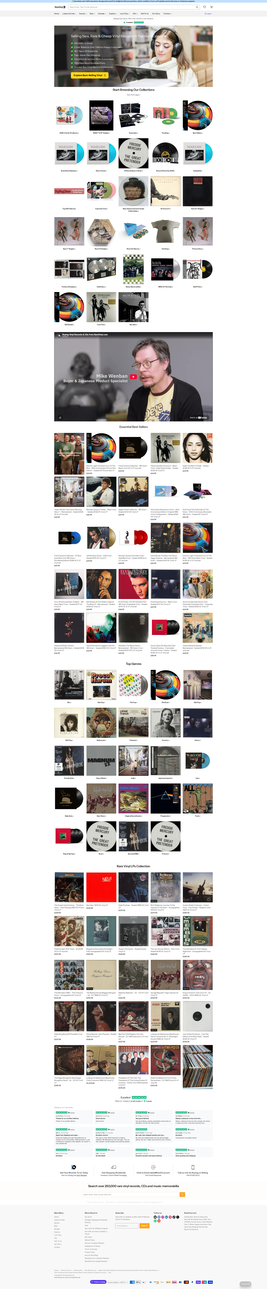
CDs (135, 14)
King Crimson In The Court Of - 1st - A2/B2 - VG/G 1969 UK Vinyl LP (197, 994)
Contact (167, 14)
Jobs (86, 1225)
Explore (112, 14)
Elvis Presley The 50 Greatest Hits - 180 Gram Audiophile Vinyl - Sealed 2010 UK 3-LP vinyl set (132, 604)
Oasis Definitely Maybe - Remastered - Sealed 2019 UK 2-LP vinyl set (197, 647)
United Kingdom (117, 1282)
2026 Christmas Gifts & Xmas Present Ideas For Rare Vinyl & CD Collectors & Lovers (80, 1272)
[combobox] (131, 7)
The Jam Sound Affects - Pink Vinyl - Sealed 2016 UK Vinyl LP (165, 950)
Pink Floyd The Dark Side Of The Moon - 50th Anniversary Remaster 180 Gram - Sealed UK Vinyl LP (197, 511)
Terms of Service (91, 1249)
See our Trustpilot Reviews (94, 1243)
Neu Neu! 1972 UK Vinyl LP (97, 905)
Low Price (124, 14)
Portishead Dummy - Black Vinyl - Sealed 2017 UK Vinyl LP (164, 603)
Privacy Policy (90, 1252)
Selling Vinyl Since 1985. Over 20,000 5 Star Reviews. (133, 19)
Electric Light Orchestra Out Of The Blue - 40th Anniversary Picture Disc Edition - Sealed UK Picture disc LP (101, 468)
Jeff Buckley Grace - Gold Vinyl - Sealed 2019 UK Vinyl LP (99, 557)
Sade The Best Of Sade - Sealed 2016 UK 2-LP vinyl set (196, 467)
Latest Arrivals (69, 14)
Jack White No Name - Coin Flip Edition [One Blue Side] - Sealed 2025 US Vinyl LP (196, 1036)
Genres (82, 14)
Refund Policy (90, 1240)
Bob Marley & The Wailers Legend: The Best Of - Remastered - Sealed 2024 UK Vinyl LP (100, 604)
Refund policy (78, 1270)
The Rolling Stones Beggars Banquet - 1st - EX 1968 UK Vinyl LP (101, 994)
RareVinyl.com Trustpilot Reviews (97, 1258)
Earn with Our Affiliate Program (96, 1228)
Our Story (156, 14)
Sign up (144, 1226)
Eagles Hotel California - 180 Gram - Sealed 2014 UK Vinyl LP (133, 510)
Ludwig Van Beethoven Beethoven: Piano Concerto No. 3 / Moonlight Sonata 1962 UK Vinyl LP (165, 1036)
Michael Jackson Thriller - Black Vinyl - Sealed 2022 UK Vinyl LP (101, 510)
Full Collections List (90, 1270)
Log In (209, 14)
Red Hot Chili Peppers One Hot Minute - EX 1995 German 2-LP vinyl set (133, 1036)
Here (137, 95)
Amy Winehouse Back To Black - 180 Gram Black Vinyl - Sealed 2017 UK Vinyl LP (69, 604)
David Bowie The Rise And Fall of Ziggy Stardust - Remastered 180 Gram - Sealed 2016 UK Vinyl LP (164, 558)
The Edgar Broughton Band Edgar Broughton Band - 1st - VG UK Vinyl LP (68, 1080)
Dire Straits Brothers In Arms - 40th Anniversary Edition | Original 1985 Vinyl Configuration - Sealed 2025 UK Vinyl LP (165, 513)
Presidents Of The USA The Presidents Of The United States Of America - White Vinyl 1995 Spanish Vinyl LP (133, 1081)
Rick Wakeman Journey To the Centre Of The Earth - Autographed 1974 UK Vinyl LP (165, 907)
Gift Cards (88, 1237)
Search (56, 1270)
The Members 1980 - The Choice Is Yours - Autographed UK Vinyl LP (68, 994)
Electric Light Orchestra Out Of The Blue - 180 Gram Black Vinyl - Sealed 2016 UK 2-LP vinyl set (197, 558)
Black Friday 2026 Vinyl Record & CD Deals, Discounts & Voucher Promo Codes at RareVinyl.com (128, 1270)
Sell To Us (145, 14)
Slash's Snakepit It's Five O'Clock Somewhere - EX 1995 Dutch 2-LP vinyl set (165, 1080)
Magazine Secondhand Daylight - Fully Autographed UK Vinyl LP (99, 950)
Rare (92, 14)
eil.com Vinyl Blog (91, 1255)
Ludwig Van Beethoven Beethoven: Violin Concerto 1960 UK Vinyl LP (100, 1079)
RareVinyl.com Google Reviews (96, 1261)
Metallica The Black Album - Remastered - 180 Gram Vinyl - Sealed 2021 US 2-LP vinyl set (131, 647)
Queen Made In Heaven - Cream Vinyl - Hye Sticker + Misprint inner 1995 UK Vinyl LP (197, 907)
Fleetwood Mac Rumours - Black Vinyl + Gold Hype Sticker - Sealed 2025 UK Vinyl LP (164, 468)
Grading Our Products (92, 1246)
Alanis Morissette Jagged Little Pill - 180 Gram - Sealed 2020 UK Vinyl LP (101, 646)
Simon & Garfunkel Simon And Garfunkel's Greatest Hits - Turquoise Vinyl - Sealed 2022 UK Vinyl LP (198, 604)
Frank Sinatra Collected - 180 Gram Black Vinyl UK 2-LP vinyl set (132, 467)
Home (56, 14)
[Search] (197, 7)
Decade (101, 14)
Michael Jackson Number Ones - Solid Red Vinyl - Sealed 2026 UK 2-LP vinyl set (132, 558)
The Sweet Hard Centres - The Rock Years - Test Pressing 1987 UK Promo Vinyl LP (69, 907)
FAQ (110, 1272)
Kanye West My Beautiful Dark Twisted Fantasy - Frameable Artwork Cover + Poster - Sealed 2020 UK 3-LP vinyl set (164, 649)
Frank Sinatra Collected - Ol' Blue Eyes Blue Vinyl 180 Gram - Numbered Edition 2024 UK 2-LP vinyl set (67, 559)
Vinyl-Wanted (81, 1175)
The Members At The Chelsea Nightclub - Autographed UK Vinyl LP (196, 951)
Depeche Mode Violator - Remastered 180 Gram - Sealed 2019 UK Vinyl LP (69, 647)
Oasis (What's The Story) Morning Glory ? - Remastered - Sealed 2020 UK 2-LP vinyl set (68, 511)
